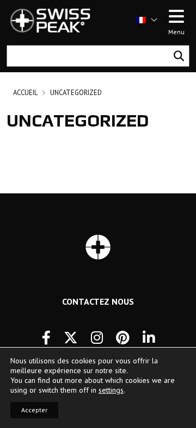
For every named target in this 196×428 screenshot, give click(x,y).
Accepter (34, 410)
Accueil (25, 92)
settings (111, 390)
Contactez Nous (98, 301)
